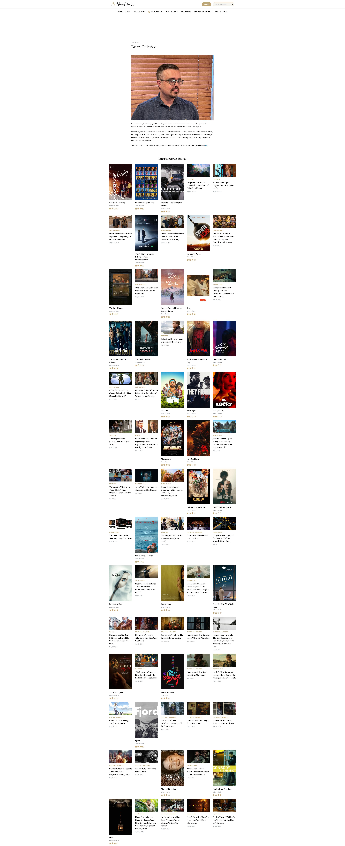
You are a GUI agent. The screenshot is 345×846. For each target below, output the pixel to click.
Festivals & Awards (202, 12)
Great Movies (156, 12)
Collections (139, 12)
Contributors (221, 12)
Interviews (186, 12)
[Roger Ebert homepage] (123, 4)
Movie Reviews (124, 12)
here (206, 145)
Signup (206, 4)
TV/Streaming (172, 12)
